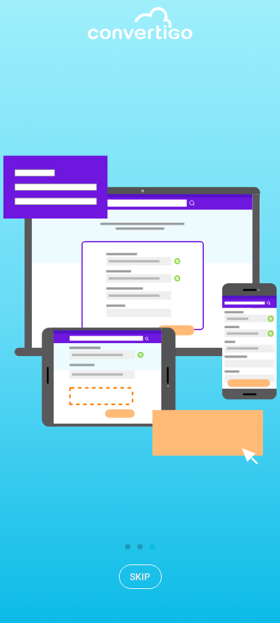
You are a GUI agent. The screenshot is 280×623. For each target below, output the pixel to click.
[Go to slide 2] (140, 546)
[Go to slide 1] (127, 546)
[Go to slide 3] (152, 546)
